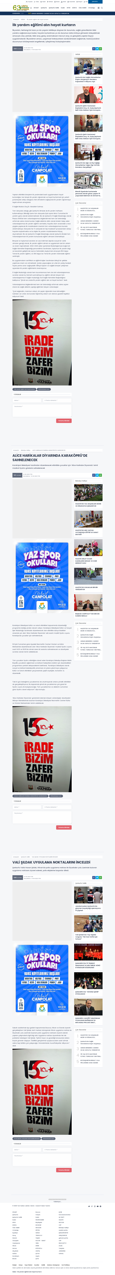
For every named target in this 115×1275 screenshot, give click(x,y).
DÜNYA (74, 8)
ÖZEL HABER (82, 8)
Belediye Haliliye (25, 450)
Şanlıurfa (44, 8)
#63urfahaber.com (43, 389)
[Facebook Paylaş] (93, 48)
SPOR (68, 8)
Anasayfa (16, 19)
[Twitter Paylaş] (97, 48)
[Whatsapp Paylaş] (100, 48)
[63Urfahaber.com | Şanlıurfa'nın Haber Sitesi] (20, 8)
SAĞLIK (23, 19)
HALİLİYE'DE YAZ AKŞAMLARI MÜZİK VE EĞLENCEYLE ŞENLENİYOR (56, 13)
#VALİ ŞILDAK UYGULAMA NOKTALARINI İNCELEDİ (26, 1138)
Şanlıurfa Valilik (54, 8)
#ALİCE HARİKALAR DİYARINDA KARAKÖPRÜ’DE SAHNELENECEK (30, 796)
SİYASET (36, 8)
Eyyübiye (23, 1199)
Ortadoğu (91, 8)
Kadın (63, 8)
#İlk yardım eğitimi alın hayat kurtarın (24, 389)
